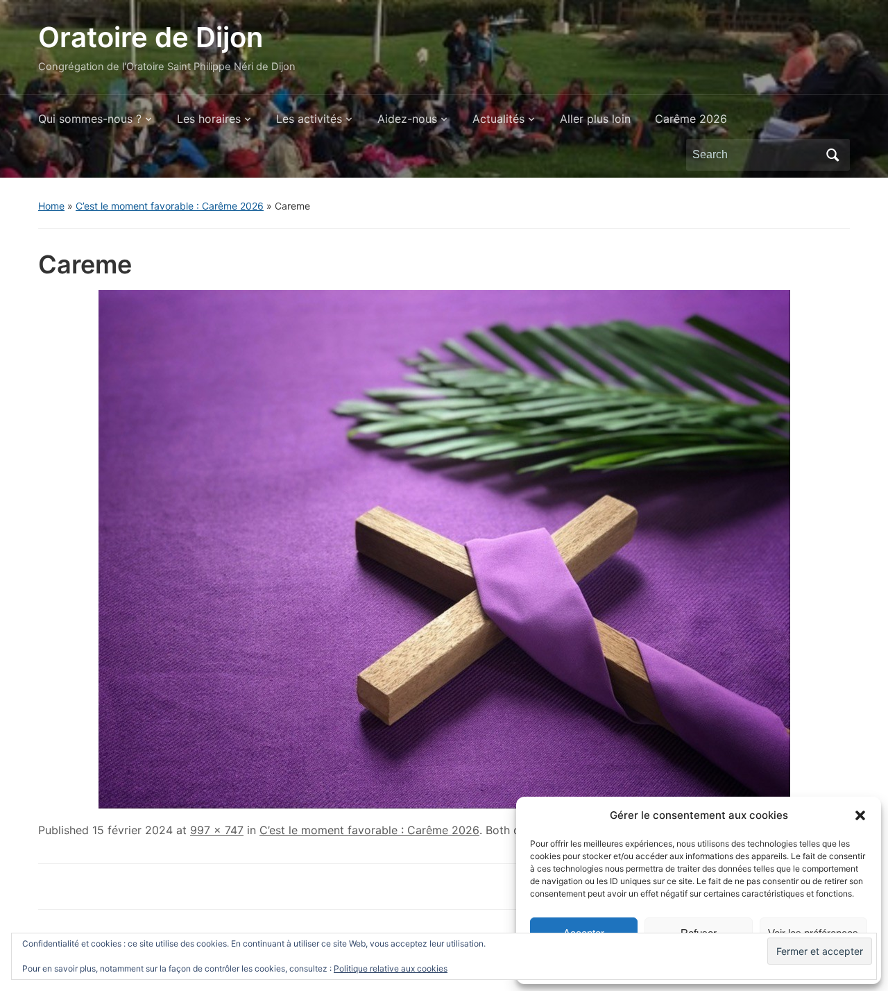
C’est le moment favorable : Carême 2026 (170, 206)
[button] (860, 815)
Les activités (309, 119)
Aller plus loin (595, 119)
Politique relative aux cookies (390, 968)
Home (51, 206)
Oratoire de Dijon (150, 37)
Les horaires (209, 119)
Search (832, 155)
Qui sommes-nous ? (90, 119)
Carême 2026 (691, 119)
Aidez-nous (407, 119)
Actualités (498, 119)
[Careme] (444, 548)
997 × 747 (217, 830)
